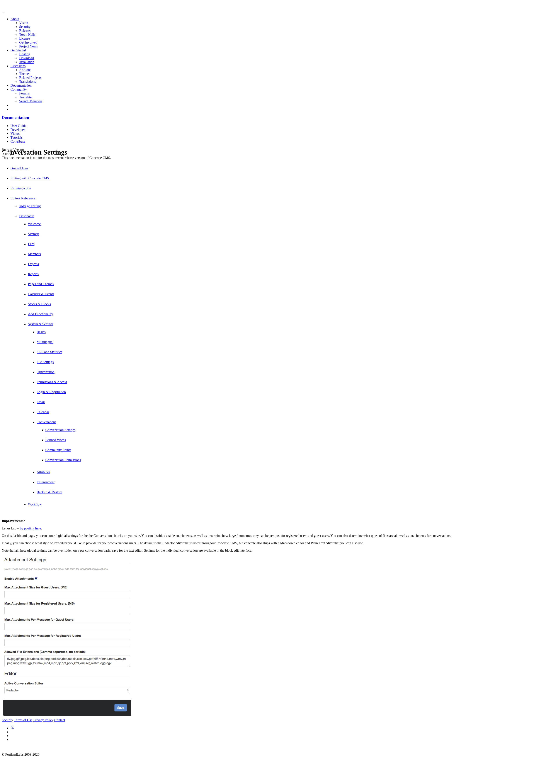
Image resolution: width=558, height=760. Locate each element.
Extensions (18, 66)
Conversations (46, 422)
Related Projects (30, 77)
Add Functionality (40, 314)
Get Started (18, 50)
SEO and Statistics (49, 352)
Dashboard (26, 216)
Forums (24, 93)
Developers (18, 129)
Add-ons (25, 70)
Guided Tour (19, 168)
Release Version (13, 150)
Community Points (58, 450)
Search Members (30, 101)
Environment (45, 482)
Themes (24, 74)
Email (41, 402)
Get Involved (28, 42)
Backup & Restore (49, 492)
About (14, 19)
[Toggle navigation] (3, 12)
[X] (12, 728)
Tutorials (16, 137)
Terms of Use (23, 720)
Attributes (43, 472)
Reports (33, 274)
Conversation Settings (60, 430)
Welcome (34, 224)
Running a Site (20, 188)
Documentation (21, 85)
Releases (25, 30)
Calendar (43, 412)
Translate (25, 97)
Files (31, 244)
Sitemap (33, 234)
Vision (23, 23)
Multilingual (45, 342)
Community (18, 89)
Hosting (24, 54)
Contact (59, 720)
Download (26, 58)
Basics (41, 332)
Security (25, 27)
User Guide (18, 126)
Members (34, 254)
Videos (15, 133)
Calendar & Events (41, 294)
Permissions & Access (52, 382)
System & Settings (40, 324)
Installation (26, 62)
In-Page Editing (30, 206)
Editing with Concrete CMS (29, 178)
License (24, 38)
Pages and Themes (41, 284)
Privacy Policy (43, 720)
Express (33, 264)
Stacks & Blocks (39, 304)
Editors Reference (22, 198)
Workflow (35, 504)
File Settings (45, 362)
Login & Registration (51, 392)
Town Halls (27, 34)
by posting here (30, 528)
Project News (28, 46)
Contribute (17, 141)
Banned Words (55, 440)
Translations (27, 81)
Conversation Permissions (63, 460)
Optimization (45, 372)
